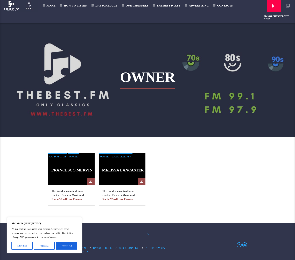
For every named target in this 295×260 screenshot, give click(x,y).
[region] (44, 235)
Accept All (67, 245)
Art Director (57, 156)
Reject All (44, 245)
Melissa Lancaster (123, 170)
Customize (22, 245)
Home (50, 5)
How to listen (75, 5)
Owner (73, 156)
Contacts (225, 5)
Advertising (199, 5)
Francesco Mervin (71, 170)
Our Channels (137, 5)
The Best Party (168, 5)
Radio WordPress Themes (67, 199)
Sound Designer (121, 156)
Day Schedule (106, 5)
